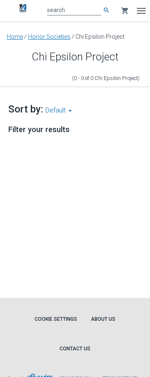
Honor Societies (49, 36)
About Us (103, 319)
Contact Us (75, 349)
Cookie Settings (56, 319)
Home (15, 36)
